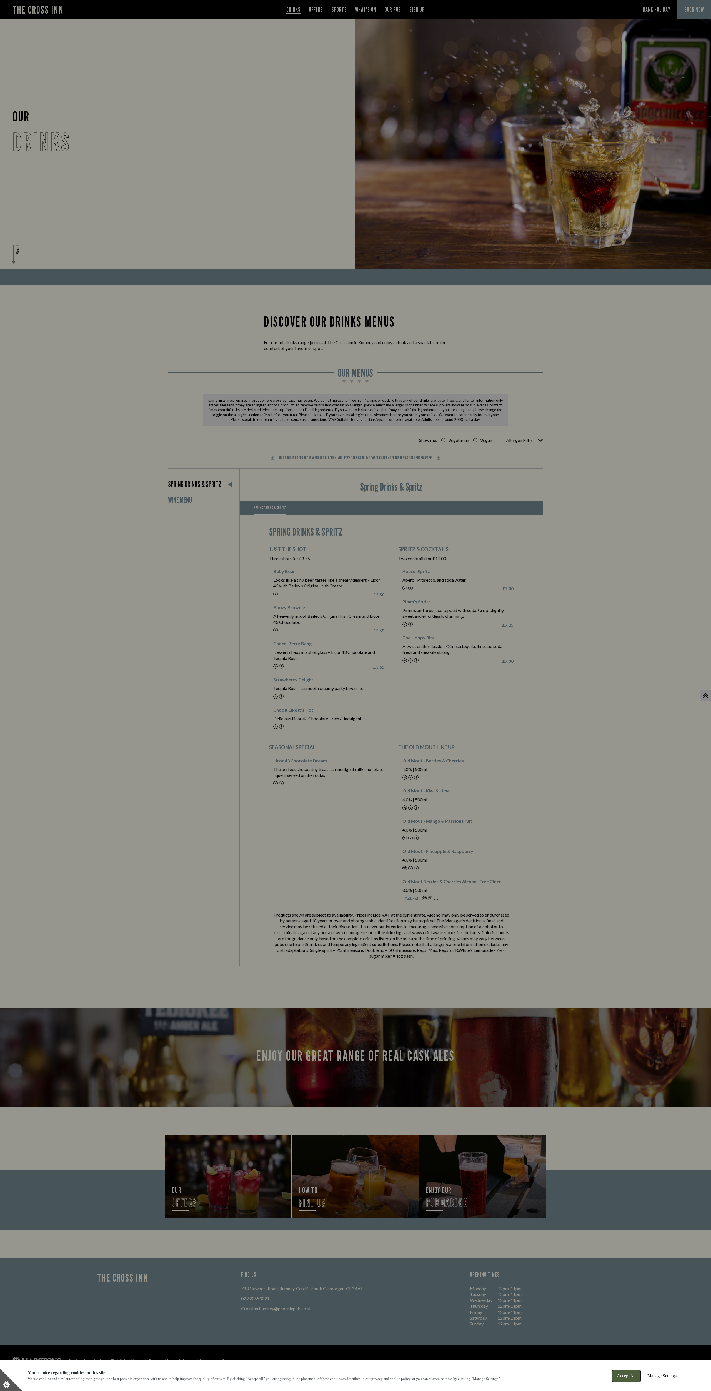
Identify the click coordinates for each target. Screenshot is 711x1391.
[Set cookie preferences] (11, 1380)
